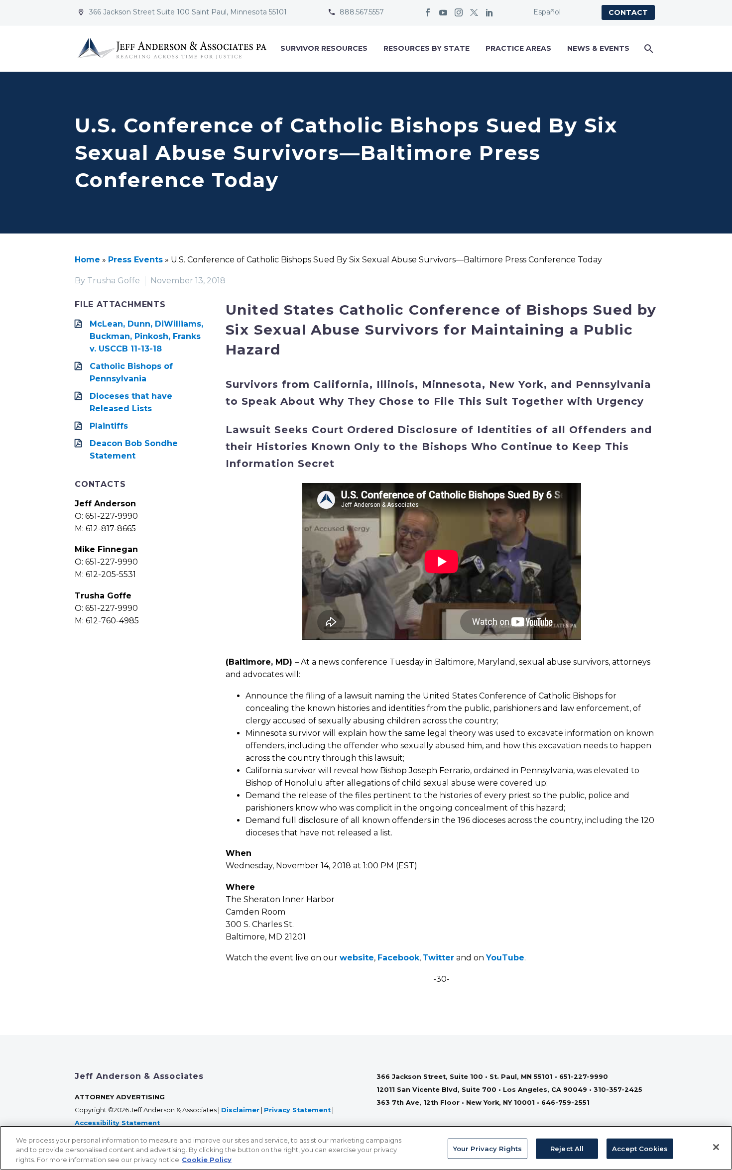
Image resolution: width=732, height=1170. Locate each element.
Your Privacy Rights (487, 1148)
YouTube (505, 957)
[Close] (716, 1147)
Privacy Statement (297, 1110)
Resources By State (426, 48)
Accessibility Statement (118, 1123)
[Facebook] (428, 12)
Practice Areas (518, 48)
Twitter (438, 957)
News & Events (598, 48)
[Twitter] (474, 12)
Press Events (135, 259)
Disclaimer (240, 1110)
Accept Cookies (640, 1148)
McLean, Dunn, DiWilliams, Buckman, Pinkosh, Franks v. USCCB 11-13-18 (146, 336)
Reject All (567, 1148)
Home (87, 259)
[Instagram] (459, 12)
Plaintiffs (109, 426)
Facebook (398, 957)
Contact (628, 12)
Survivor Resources (323, 48)
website (357, 957)
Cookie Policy (207, 1160)
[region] (366, 1148)
